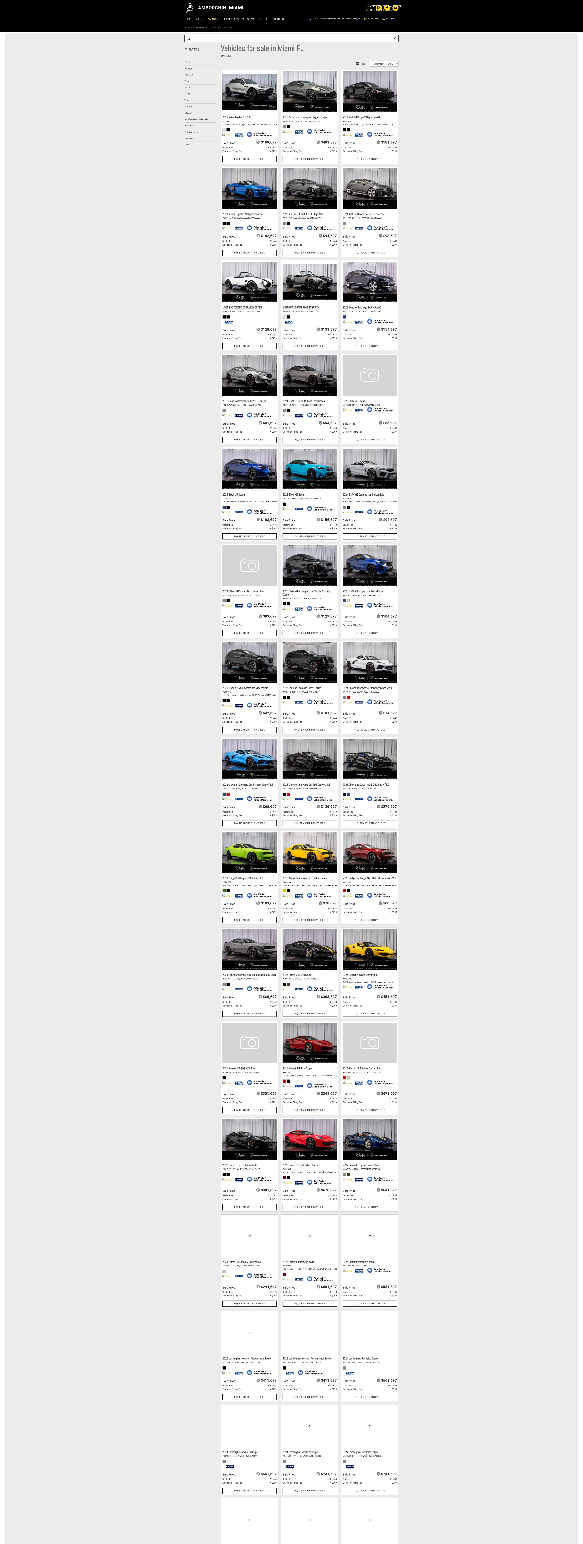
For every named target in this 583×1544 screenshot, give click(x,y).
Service (251, 19)
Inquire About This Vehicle (249, 159)
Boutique (264, 19)
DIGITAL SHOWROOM (233, 19)
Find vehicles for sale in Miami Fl (207, 27)
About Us (278, 19)
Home (189, 19)
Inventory (213, 19)
